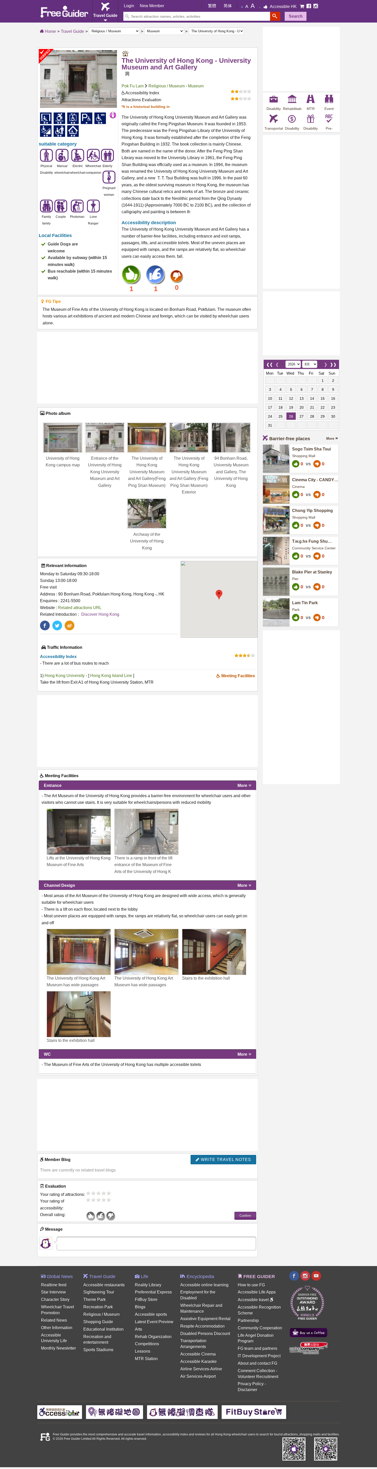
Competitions (147, 1344)
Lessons (142, 1351)
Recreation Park (98, 1307)
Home (50, 31)
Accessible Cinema (198, 1354)
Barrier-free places (289, 438)
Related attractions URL (80, 607)
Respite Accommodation (202, 1326)
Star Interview (53, 1292)
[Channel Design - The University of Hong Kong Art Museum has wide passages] (79, 952)
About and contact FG (257, 1363)
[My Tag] (125, 74)
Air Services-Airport (198, 1376)
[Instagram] (315, 6)
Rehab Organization (153, 1336)
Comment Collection (256, 1371)
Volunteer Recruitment (258, 1376)
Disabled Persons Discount (205, 1333)
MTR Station (146, 1359)
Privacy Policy (251, 1384)
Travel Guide (72, 31)
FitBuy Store (146, 1299)
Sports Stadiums (98, 1350)
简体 (228, 6)
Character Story (55, 1299)
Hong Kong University (65, 675)
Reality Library (148, 1285)
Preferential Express (153, 1292)
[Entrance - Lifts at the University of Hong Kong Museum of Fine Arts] (79, 832)
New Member (152, 6)
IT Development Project (259, 1356)
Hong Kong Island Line (111, 675)
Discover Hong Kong (100, 614)
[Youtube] (316, 1276)
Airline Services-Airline (201, 1369)
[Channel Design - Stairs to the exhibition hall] (214, 952)
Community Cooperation (260, 1328)
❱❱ (333, 363)
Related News (54, 1320)
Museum (196, 86)
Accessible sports (151, 1314)
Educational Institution (103, 1329)
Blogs (140, 1307)
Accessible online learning (204, 1285)
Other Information (56, 1328)
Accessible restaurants (104, 1285)
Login (129, 6)
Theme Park (94, 1299)
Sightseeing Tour (98, 1292)
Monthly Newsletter (58, 1348)
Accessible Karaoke (198, 1361)
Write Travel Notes (225, 1159)
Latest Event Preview (154, 1322)
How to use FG (251, 1285)
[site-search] (275, 16)
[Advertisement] (147, 368)
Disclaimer (247, 1390)
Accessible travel (254, 1300)
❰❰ (269, 363)
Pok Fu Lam (133, 86)
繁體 (212, 6)
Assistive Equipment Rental (205, 1319)
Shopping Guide (98, 1322)
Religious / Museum (166, 86)
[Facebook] (309, 6)
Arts (138, 1329)
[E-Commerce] (302, 6)
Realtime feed (53, 1285)
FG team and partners (257, 1348)
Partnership (248, 1320)
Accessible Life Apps (257, 1292)
